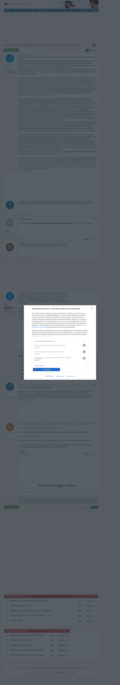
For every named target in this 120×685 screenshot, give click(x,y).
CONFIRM (46, 369)
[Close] (92, 309)
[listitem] (60, 341)
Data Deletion (49, 376)
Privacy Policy (71, 376)
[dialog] (60, 342)
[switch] (83, 345)
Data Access (60, 376)
